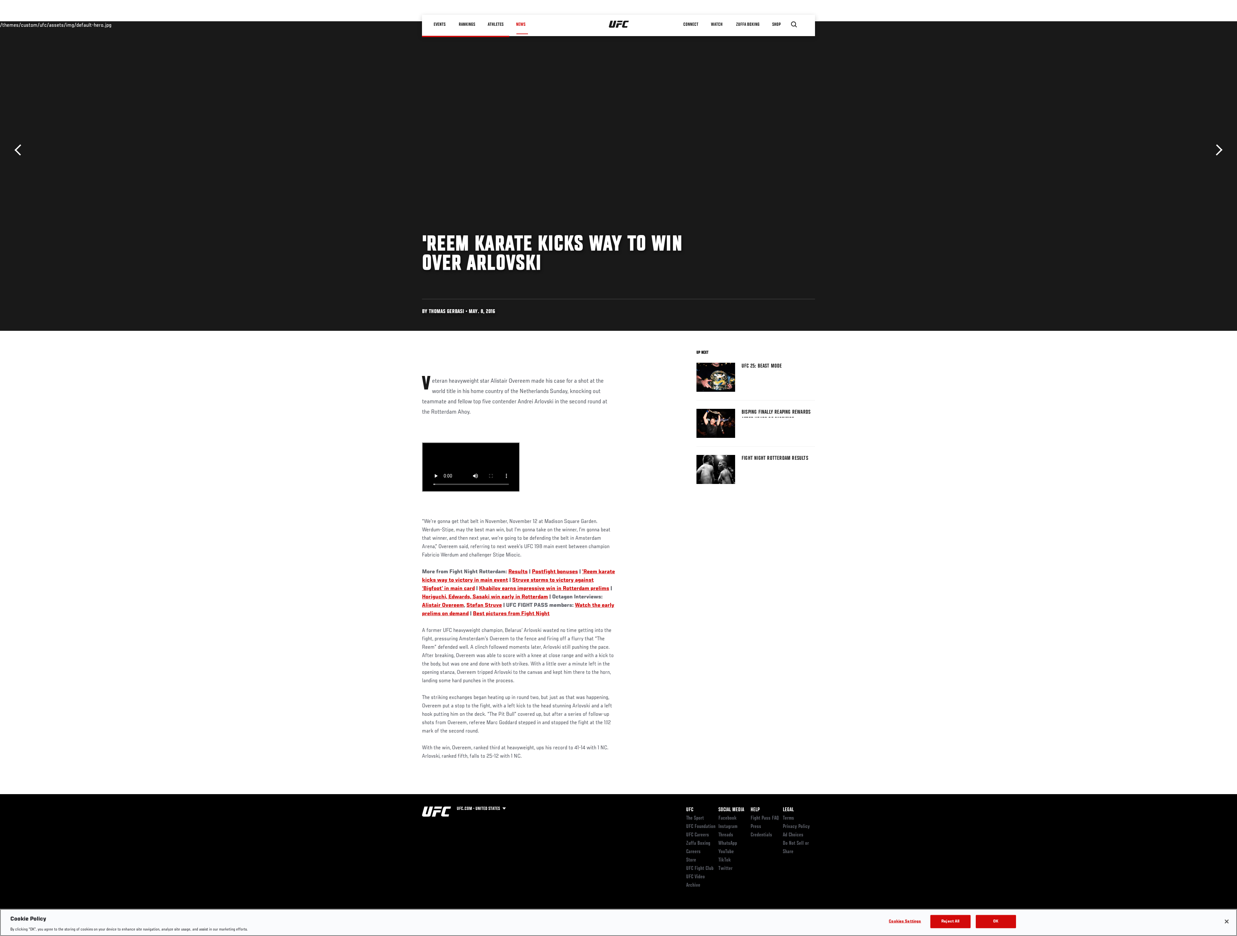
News (520, 24)
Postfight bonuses (555, 572)
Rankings (467, 24)
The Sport (695, 818)
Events (440, 24)
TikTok (724, 860)
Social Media (731, 810)
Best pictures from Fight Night (511, 614)
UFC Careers (697, 835)
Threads (725, 835)
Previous (20, 150)
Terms (788, 818)
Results (518, 572)
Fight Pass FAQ (765, 818)
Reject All (950, 921)
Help (755, 810)
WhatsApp (727, 843)
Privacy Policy (796, 827)
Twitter (725, 869)
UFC (689, 810)
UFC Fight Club (700, 869)
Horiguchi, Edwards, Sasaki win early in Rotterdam (485, 597)
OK (995, 921)
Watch (717, 24)
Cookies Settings (905, 921)
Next (1217, 150)
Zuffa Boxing (748, 24)
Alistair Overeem (443, 605)
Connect (690, 24)
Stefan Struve (484, 605)
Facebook (727, 818)
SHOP (776, 24)
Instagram (727, 827)
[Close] (1227, 921)
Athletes (495, 24)
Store (691, 860)
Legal (788, 810)
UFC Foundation (700, 827)
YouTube (726, 852)
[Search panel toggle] (794, 24)
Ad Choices (793, 835)
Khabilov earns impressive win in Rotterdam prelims (544, 589)
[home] (619, 24)
